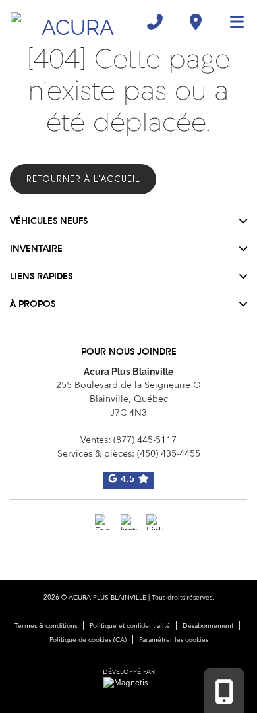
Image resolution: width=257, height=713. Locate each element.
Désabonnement (208, 626)
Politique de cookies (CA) (88, 640)
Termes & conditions (45, 626)
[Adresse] (195, 22)
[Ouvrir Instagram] (129, 522)
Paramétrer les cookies (173, 640)
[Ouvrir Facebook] (103, 522)
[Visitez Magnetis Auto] (128, 683)
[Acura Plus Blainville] (72, 22)
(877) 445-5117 (145, 440)
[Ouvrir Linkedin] (154, 522)
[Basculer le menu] (231, 22)
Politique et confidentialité (130, 626)
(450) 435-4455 (168, 454)
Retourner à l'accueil (83, 179)
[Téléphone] (154, 22)
